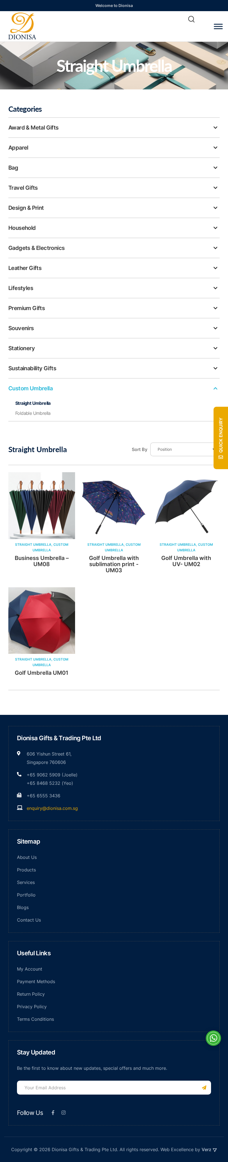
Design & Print (26, 207)
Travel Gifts (23, 187)
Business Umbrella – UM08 (42, 561)
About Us (27, 857)
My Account (29, 969)
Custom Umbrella (30, 388)
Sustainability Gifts (32, 368)
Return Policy (31, 994)
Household (22, 228)
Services (26, 882)
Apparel (18, 147)
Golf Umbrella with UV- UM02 (186, 561)
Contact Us (29, 920)
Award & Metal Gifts (33, 127)
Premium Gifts (26, 308)
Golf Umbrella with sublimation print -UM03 (114, 564)
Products (26, 870)
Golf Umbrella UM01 (41, 673)
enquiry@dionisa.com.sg (52, 808)
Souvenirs (21, 328)
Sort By (139, 449)
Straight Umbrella (33, 403)
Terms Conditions (35, 1019)
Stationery (21, 348)
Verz (206, 1149)
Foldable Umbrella (33, 413)
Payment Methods (36, 981)
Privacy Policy (32, 1006)
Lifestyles (20, 288)
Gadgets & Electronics (36, 248)
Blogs (23, 907)
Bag (13, 167)
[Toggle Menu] (218, 26)
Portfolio (26, 895)
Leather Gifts (24, 268)
